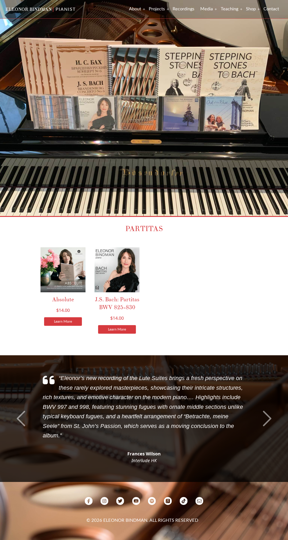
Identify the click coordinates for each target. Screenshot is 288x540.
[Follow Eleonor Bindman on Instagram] (104, 502)
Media (206, 9)
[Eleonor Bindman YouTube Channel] (136, 502)
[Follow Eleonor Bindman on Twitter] (120, 502)
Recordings (183, 9)
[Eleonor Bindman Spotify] (152, 502)
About (135, 9)
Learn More (63, 321)
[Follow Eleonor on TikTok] (183, 502)
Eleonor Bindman (28, 9)
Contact (271, 9)
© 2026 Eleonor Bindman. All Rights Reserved (142, 520)
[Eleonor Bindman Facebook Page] (89, 502)
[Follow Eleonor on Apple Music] (168, 502)
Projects (157, 9)
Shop (251, 9)
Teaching (229, 9)
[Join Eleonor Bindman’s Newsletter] (199, 502)
